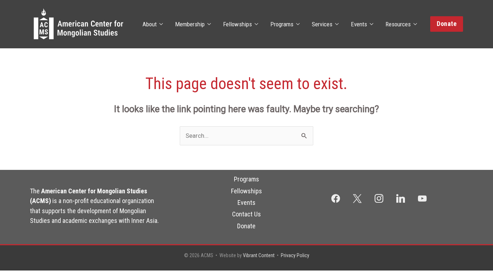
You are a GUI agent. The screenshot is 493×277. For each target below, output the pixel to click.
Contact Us (246, 214)
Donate (246, 226)
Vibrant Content (259, 255)
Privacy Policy (295, 255)
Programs (281, 24)
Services (322, 24)
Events (359, 24)
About (150, 24)
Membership (190, 24)
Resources (398, 24)
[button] (446, 24)
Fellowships (237, 24)
